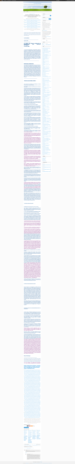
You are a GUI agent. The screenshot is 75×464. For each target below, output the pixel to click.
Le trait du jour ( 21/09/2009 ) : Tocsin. (46, 139)
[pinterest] (58, 0)
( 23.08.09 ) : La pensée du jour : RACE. (46, 70)
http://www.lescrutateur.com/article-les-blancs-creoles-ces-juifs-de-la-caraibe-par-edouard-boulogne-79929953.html (32, 367)
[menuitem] (24, 11)
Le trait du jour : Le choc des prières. (46, 149)
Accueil (24, 11)
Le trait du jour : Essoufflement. (45, 148)
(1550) (44, 157)
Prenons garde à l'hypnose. (45, 151)
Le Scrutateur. (37, 3)
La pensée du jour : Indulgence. (45, 121)
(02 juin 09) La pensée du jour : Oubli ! (46, 51)
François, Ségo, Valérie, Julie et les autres (50, 44)
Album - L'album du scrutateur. (45, 73)
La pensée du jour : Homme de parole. (46, 120)
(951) (43, 158)
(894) (43, 159)
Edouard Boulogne (48, 36)
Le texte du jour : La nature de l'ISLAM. (46, 131)
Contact (27, 11)
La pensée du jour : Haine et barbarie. (46, 118)
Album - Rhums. (44, 75)
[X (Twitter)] (57, 0)
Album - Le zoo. (44, 74)
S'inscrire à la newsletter (26, 427)
